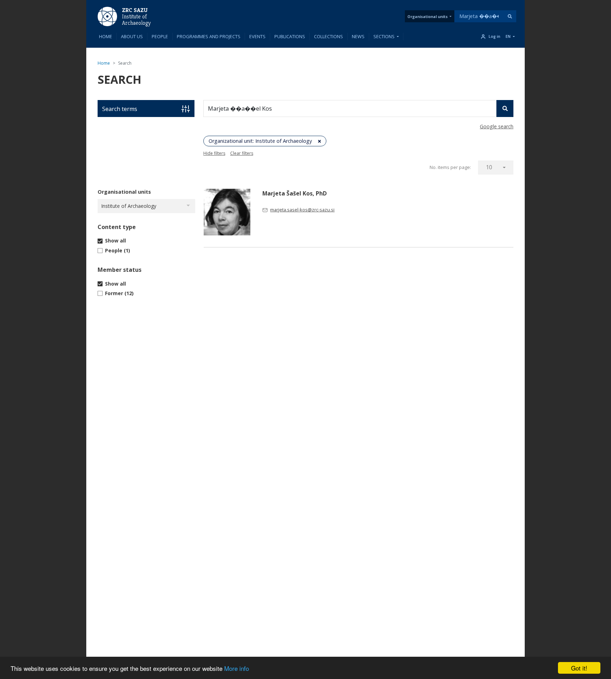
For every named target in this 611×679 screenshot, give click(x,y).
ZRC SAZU (135, 10)
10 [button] (489, 167)
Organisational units (427, 16)
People (160, 36)
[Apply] (510, 16)
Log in (494, 36)
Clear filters (241, 153)
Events (257, 36)
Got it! (579, 667)
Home (105, 36)
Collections (328, 36)
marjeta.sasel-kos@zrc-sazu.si (302, 209)
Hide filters (214, 153)
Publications (289, 36)
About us (132, 36)
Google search (496, 126)
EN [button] (508, 36)
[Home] (107, 16)
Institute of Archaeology (136, 19)
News (358, 36)
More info (236, 668)
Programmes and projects (208, 36)
